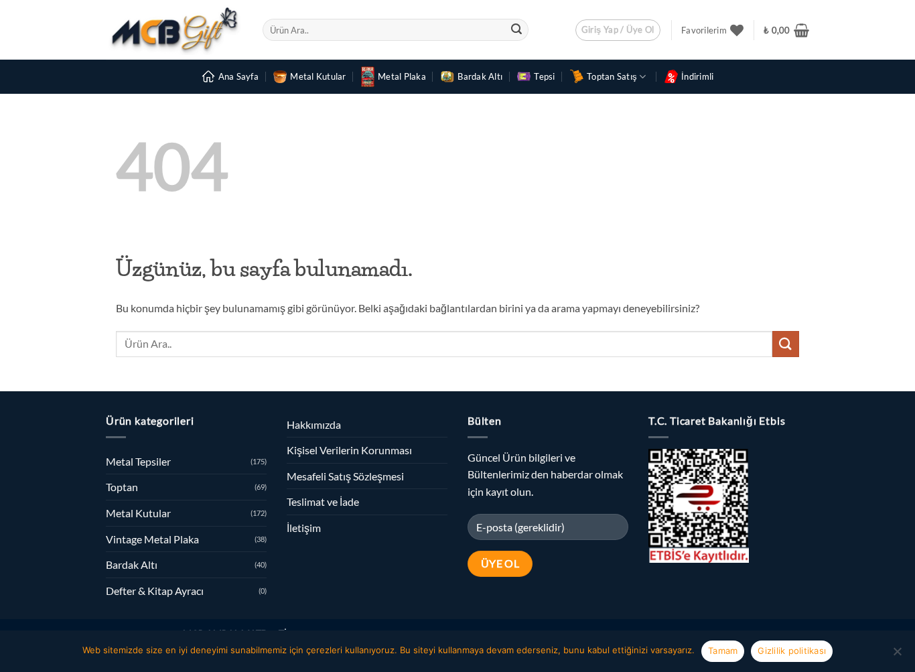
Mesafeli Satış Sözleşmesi (345, 476)
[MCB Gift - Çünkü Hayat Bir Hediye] (174, 30)
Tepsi (544, 76)
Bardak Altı (480, 76)
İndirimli (697, 76)
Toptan (122, 486)
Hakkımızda (314, 424)
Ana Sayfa (238, 76)
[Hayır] (897, 655)
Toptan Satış (612, 76)
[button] (617, 30)
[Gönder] (516, 30)
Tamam (722, 650)
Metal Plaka (402, 76)
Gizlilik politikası (792, 650)
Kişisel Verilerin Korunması (349, 450)
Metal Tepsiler (138, 461)
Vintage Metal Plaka (152, 539)
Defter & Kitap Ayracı (155, 590)
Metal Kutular (318, 76)
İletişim (304, 527)
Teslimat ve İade (323, 501)
